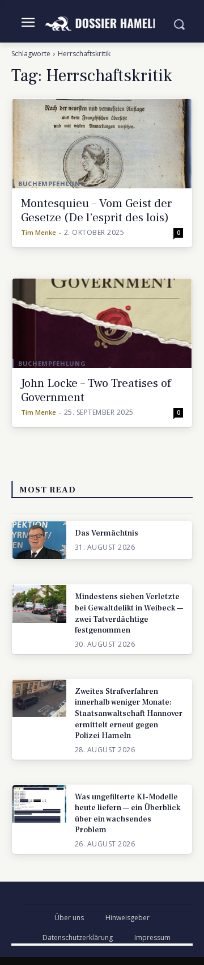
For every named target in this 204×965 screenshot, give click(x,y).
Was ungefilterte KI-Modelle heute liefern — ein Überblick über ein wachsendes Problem (127, 814)
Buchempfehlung (52, 183)
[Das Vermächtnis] (39, 540)
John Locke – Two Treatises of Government (96, 390)
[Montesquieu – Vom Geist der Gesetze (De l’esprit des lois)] (102, 143)
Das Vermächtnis (106, 533)
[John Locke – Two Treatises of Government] (102, 323)
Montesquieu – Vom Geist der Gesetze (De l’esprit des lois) (96, 210)
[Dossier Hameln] (102, 23)
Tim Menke (38, 232)
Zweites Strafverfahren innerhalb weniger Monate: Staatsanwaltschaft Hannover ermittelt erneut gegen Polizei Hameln (128, 713)
